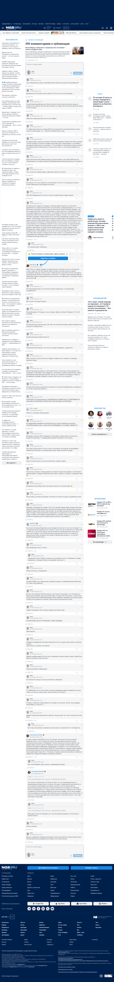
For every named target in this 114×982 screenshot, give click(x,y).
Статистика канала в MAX (10, 896)
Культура (53, 882)
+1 (76, 239)
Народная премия (96, 893)
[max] (43, 908)
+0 (76, 86)
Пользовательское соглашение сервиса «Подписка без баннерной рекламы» (77, 972)
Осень (72, 879)
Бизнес (29, 879)
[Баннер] (57, 32)
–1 (81, 757)
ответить (30, 86)
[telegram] (29, 908)
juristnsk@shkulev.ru (42, 965)
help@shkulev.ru (13, 966)
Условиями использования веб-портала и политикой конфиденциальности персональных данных (83, 960)
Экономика (94, 887)
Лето (52, 884)
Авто (29, 876)
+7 (76, 757)
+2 (76, 453)
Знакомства (27, 24)
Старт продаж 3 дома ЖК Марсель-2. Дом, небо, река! (10, 234)
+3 (76, 819)
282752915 (33, 523)
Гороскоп (66, 24)
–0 (81, 86)
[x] (48, 908)
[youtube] (52, 908)
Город (29, 884)
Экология (94, 884)
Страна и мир (95, 882)
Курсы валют (75, 24)
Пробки (57, 28)
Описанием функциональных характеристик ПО (70, 959)
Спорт (92, 876)
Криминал (53, 879)
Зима (52, 876)
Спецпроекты (95, 890)
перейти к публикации (35, 40)
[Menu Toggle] (3, 28)
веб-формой (31, 966)
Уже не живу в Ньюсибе (36, 735)
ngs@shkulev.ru (21, 964)
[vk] (34, 908)
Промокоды (17, 24)
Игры (82, 24)
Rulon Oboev (33, 264)
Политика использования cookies (66, 967)
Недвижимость (7, 24)
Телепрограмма (50, 24)
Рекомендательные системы (65, 969)
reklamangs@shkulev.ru (64, 952)
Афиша (59, 24)
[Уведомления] (107, 28)
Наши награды (6, 884)
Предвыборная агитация (9, 893)
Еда (28, 890)
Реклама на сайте (7, 876)
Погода (34, 24)
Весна (29, 882)
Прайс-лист (5, 879)
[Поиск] (102, 28)
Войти (33, 73)
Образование (54, 896)
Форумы (41, 24)
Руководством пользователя (65, 958)
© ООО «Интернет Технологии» (10, 976)
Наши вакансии (7, 887)
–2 (81, 767)
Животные (30, 893)
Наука (52, 890)
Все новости (12, 40)
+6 (76, 800)
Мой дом (53, 887)
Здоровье (30, 896)
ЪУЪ (31, 408)
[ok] (38, 908)
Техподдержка (6, 890)
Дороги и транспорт (33, 887)
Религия (73, 893)
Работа (73, 887)
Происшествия (75, 884)
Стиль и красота (96, 879)
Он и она (73, 876)
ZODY (86, 24)
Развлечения (75, 890)
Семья (73, 896)
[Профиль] (111, 28)
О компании (5, 882)
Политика (74, 882)
